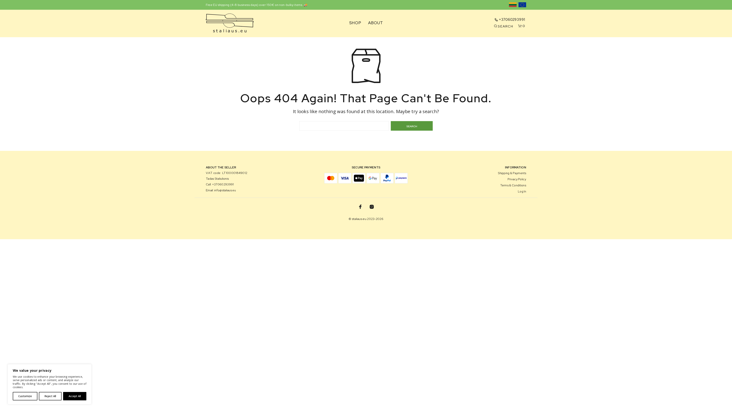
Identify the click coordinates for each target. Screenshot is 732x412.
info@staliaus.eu (225, 190)
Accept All (75, 396)
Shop (355, 23)
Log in (522, 191)
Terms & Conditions (513, 185)
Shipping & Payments (512, 173)
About (375, 23)
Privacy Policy (517, 179)
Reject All (50, 396)
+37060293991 (512, 19)
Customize (25, 396)
